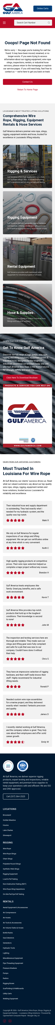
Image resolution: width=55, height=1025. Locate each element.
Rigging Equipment (22, 217)
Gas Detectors (8, 938)
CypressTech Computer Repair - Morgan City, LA (21, 1016)
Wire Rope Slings (9, 854)
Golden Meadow (9, 820)
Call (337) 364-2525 (15, 796)
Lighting (6, 953)
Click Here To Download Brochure (22, 377)
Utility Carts (7, 994)
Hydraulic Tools (9, 948)
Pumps (5, 973)
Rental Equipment (21, 266)
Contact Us (27, 82)
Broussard (7, 815)
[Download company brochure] (27, 415)
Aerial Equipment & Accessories (15, 907)
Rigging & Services (22, 171)
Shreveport (7, 835)
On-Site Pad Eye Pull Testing (13, 894)
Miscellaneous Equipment (13, 958)
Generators (7, 943)
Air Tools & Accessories (12, 923)
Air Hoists (7, 918)
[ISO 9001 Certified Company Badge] (22, 766)
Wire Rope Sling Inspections (14, 889)
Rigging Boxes (8, 983)
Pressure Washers (10, 968)
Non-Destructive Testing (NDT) (14, 884)
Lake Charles (8, 830)
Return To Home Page (27, 89)
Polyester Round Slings (12, 864)
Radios (5, 978)
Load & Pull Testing (10, 879)
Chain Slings (7, 859)
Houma (6, 825)
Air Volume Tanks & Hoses (13, 928)
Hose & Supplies (20, 313)
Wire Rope (7, 849)
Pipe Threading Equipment (13, 963)
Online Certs (42, 8)
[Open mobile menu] (4, 23)
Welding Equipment (10, 999)
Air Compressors (9, 913)
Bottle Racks (8, 933)
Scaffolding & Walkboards (13, 988)
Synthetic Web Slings (11, 869)
